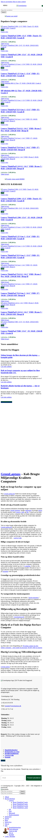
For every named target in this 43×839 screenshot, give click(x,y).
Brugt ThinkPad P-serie (20, 804)
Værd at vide (9, 755)
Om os (11, 833)
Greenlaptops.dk (19, 617)
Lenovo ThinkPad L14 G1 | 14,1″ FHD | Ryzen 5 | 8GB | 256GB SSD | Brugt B (21, 167)
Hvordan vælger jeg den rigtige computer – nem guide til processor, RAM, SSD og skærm (21, 647)
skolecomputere (33, 597)
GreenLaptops (10, 474)
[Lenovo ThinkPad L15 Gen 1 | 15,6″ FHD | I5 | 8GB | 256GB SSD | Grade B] (21, 66)
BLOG (3, 760)
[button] (5, 43)
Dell (22, 512)
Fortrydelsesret (13, 829)
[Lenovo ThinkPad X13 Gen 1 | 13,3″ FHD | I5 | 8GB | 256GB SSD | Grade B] (21, 102)
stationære (28, 510)
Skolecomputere (14, 815)
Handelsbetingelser (11, 750)
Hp (27, 512)
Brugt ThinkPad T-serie (20, 802)
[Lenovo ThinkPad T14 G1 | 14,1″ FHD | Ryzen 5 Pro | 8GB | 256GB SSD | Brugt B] (21, 121)
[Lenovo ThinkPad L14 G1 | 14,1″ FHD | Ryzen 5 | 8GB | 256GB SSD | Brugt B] (21, 159)
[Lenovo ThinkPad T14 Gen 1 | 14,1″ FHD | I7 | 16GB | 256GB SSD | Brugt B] (21, 140)
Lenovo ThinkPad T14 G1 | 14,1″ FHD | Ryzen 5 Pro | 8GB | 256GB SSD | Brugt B (21, 129)
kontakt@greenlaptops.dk (13, 706)
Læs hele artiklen (6, 366)
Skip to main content (19, 1)
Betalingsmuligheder (12, 753)
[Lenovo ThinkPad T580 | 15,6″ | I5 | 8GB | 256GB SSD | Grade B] (21, 323)
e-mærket (27, 566)
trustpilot (5, 571)
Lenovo (18, 512)
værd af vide (18, 538)
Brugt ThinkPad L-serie (20, 808)
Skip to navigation (7, 1)
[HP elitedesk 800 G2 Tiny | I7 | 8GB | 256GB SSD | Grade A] (21, 83)
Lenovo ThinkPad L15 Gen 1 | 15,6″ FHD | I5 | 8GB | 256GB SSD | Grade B (20, 75)
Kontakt (7, 757)
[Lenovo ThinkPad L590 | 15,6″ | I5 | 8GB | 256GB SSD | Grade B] (21, 47)
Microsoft (12, 813)
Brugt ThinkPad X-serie (20, 806)
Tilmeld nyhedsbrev (34, 778)
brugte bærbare (15, 510)
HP (10, 809)
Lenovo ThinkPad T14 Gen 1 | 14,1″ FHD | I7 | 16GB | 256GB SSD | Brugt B (20, 148)
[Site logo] (21, 5)
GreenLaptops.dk (9, 494)
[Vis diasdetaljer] (11, 16)
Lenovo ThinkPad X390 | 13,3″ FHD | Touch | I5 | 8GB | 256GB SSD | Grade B (21, 37)
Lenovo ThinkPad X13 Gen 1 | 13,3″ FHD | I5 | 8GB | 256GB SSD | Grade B (20, 111)
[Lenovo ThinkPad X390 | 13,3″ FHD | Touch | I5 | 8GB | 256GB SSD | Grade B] (21, 28)
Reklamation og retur (12, 752)
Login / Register (10, 836)
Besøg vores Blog (6, 402)
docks (40, 510)
